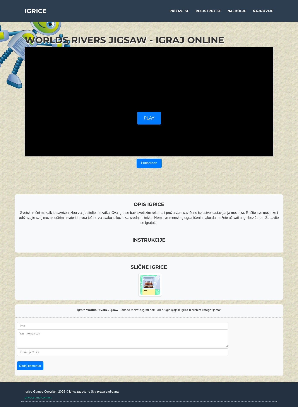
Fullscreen (149, 163)
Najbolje (237, 11)
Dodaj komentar (30, 365)
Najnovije (263, 11)
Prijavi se (179, 11)
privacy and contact (38, 397)
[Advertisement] (149, 77)
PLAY (149, 118)
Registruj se (208, 11)
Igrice (35, 11)
